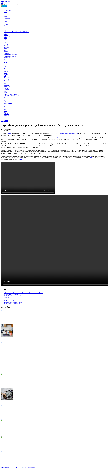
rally (5, 91)
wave (5, 105)
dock (5, 26)
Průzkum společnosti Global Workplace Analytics (62, 138)
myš (5, 83)
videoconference (8, 103)
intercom (6, 47)
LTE (5, 65)
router (5, 92)
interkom (6, 48)
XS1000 (6, 114)
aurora (5, 19)
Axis (5, 21)
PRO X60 (6, 89)
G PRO (6, 30)
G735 (5, 42)
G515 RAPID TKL (9, 36)
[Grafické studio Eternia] (21, 467)
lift (4, 59)
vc (4, 100)
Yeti (5, 117)
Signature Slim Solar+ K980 (11, 95)
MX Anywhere (8, 77)
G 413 (5, 29)
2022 (5, 12)
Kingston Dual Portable (10, 54)
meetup (6, 71)
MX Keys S (7, 80)
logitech (6, 60)
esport (5, 27)
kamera (6, 51)
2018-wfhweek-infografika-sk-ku (13, 302)
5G (5, 13)
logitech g (6, 62)
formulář (90, 157)
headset (6, 45)
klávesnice (7, 57)
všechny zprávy (8, 10)
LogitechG (7, 64)
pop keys (6, 85)
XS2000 (6, 115)
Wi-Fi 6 (6, 108)
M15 (5, 67)
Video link (7, 297)
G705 (5, 38)
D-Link (6, 24)
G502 (5, 33)
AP (5, 15)
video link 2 (7, 299)
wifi (5, 109)
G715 (5, 41)
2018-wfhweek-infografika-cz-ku (13, 294)
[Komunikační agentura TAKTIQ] (10, 467)
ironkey (6, 50)
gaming (6, 44)
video (5, 101)
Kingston (6, 53)
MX (5, 76)
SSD (5, 98)
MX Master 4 (7, 82)
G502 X (6, 35)
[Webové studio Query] (28, 467)
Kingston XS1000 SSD (10, 56)
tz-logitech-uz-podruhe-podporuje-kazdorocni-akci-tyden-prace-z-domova (23, 293)
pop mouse (7, 86)
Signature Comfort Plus (10, 94)
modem (6, 74)
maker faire (7, 70)
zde (21, 159)
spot (5, 97)
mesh (5, 73)
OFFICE (5, 1)
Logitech (4, 120)
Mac (5, 68)
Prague (6, 88)
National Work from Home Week (69, 133)
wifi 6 (5, 111)
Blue (5, 22)
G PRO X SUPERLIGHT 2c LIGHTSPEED (16, 32)
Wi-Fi (5, 106)
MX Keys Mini (8, 79)
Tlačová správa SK (9, 300)
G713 (5, 39)
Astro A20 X (7, 18)
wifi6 (5, 112)
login (2, 3)
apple (5, 16)
